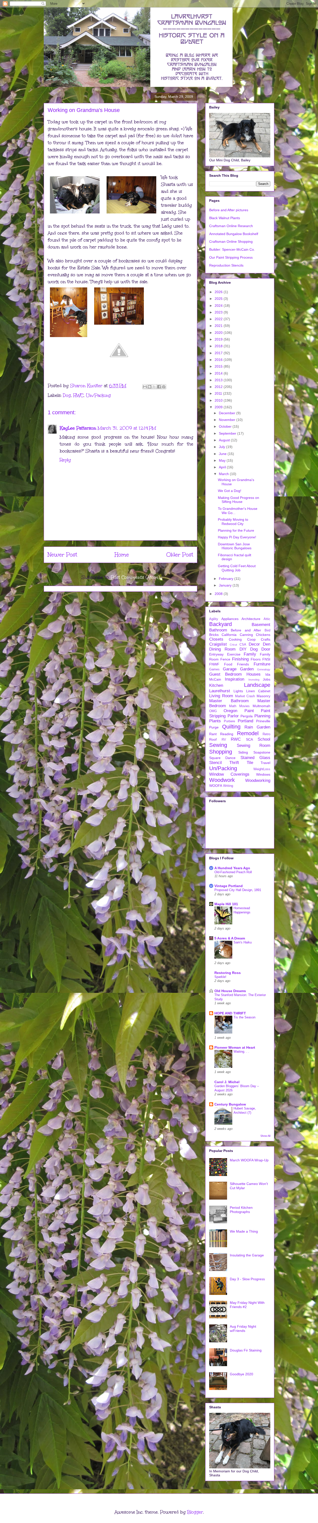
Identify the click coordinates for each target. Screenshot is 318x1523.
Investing (253, 679)
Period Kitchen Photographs (241, 1210)
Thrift (234, 762)
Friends (243, 664)
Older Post (179, 554)
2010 (219, 400)
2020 (219, 333)
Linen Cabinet (258, 691)
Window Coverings (229, 774)
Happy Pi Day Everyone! (237, 537)
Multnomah (261, 706)
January (226, 585)
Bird (267, 630)
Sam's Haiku (243, 942)
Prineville (263, 721)
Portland (245, 721)
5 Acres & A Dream (229, 938)
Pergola (246, 716)
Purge (214, 727)
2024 (219, 306)
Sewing (218, 745)
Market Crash (245, 696)
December (227, 413)
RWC (78, 395)
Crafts (265, 639)
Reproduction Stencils (226, 265)
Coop (251, 639)
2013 (219, 380)
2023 (219, 312)
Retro (266, 734)
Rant (213, 734)
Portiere (229, 721)
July (222, 447)
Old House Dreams (230, 991)
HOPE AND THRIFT (230, 1013)
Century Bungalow (230, 1104)
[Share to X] (154, 386)
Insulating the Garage (247, 1255)
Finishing (240, 659)
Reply (65, 460)
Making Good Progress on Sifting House (238, 500)
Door (265, 649)
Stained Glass (255, 757)
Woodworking (257, 780)
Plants (215, 721)
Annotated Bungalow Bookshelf (233, 234)
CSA (242, 644)
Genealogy (263, 669)
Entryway (216, 654)
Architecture (250, 619)
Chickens (263, 635)
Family (250, 654)
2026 (219, 292)
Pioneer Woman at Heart (234, 1047)
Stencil (215, 762)
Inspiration (234, 679)
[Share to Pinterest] (163, 386)
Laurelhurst (219, 691)
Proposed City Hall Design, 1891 (237, 890)
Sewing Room (254, 745)
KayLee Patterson (78, 428)
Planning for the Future (236, 530)
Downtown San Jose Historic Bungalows (234, 546)
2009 (219, 407)
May (223, 460)
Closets (216, 639)
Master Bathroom (229, 700)
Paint (249, 710)
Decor (254, 644)
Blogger (195, 1512)
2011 (219, 393)
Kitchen (216, 685)
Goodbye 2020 (241, 1374)
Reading (226, 734)
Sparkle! (220, 977)
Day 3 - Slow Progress (247, 1279)
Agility (213, 619)
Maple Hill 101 (226, 904)
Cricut (233, 644)
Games (214, 669)
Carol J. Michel (226, 1082)
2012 (219, 387)
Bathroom (218, 630)
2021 (219, 326)
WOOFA (215, 786)
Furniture (262, 664)
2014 (219, 373)
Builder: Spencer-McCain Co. (232, 249)
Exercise (233, 654)
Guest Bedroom (225, 674)
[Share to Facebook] (159, 386)
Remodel (248, 733)
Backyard (220, 624)
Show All (265, 1135)
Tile (250, 762)
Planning (262, 716)
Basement (261, 624)
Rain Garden (257, 727)
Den (266, 644)
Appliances (229, 619)
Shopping (220, 752)
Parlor (233, 716)
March (224, 474)
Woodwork (222, 780)
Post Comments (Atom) (135, 577)
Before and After (246, 630)
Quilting (231, 727)
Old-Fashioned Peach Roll (233, 872)
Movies (244, 706)
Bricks (214, 635)
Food (228, 664)
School (264, 739)
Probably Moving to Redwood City (233, 522)
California (229, 635)
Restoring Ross (227, 973)
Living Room (221, 695)
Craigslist (218, 644)
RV (224, 739)
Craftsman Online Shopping (231, 241)
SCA (249, 739)
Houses (253, 674)
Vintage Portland (228, 886)
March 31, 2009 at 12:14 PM (127, 428)
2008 (219, 594)
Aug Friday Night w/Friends (243, 1328)
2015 (219, 366)
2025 (219, 299)
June (223, 454)
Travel (265, 763)
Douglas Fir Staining (246, 1350)
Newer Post (62, 554)
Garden (247, 669)
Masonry (263, 696)
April (223, 467)
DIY (242, 649)
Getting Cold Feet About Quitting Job (237, 568)
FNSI (266, 659)
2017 (219, 353)
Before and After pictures (228, 210)
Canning (246, 635)
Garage (230, 669)
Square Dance (222, 758)
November (227, 420)
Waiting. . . (241, 1051)
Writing (228, 786)
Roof (213, 739)
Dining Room (222, 649)
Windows (263, 774)
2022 (219, 319)
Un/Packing (98, 395)
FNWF (214, 664)
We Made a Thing (244, 1231)
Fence (225, 659)
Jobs (266, 679)
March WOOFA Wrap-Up (249, 1160)
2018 (219, 346)
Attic (267, 619)
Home (122, 554)
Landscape (257, 685)
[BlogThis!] (149, 386)
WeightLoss (261, 769)
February (226, 579)
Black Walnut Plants (224, 218)
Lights (238, 691)
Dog (67, 395)
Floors (256, 659)
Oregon (230, 710)
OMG (213, 711)
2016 (219, 360)
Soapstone (261, 752)
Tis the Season (244, 1017)
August (225, 440)
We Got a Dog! (229, 491)
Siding (243, 752)
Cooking (235, 639)
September (228, 433)
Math (232, 706)
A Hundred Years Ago (232, 868)
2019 (219, 339)
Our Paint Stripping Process (231, 257)
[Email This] (144, 386)
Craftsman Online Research (231, 226)
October (226, 426)
